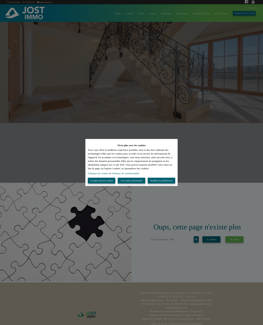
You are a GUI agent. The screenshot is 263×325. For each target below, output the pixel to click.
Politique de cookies (98, 173)
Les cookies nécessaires (131, 180)
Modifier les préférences (161, 180)
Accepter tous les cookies (101, 180)
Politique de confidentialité (125, 173)
